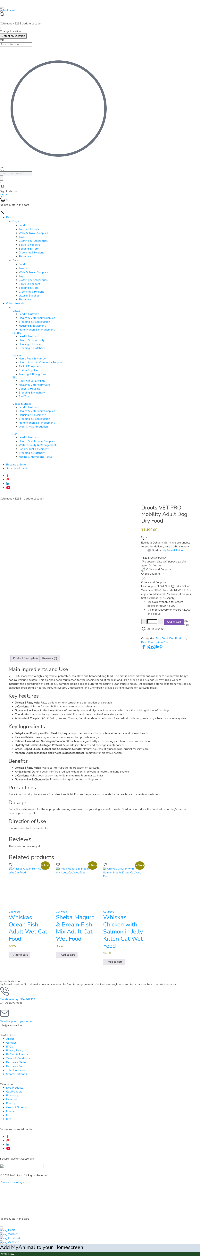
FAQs (9, 1046)
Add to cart (174, 622)
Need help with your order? (17, 1021)
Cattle (16, 311)
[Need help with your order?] (5, 1013)
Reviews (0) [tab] (49, 658)
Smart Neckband (16, 1074)
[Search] (1, 178)
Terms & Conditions (18, 1058)
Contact (11, 1043)
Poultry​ (16, 333)
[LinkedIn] (7, 483)
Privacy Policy (14, 1050)
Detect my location (13, 36)
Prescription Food (159, 642)
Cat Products (14, 1091)
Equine (10, 1111)
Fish (8, 1115)
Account (13, 1242)
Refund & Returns (17, 1054)
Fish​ (14, 434)
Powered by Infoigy (12, 1182)
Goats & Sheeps (16, 1107)
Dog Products (177, 638)
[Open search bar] (2, 169)
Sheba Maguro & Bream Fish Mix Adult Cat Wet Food (75, 928)
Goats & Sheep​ (21, 404)
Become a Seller (16, 1062)
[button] (19, 955)
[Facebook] (7, 475)
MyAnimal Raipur (173, 550)
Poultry (10, 1103)
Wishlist (12, 1234)
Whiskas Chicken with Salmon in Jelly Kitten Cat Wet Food (123, 931)
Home (11, 1230)
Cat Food (14, 912)
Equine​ (16, 355)
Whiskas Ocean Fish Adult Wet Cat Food (28, 928)
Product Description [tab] (25, 658)
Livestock (12, 1099)
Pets (144, 642)
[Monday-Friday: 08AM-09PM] (5, 991)
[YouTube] (8, 487)
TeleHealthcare (16, 1070)
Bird (14, 377)
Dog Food (162, 638)
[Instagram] (8, 479)
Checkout (13, 1238)
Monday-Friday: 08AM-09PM (17, 999)
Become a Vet (15, 1066)
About (10, 1039)
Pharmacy (12, 1095)
